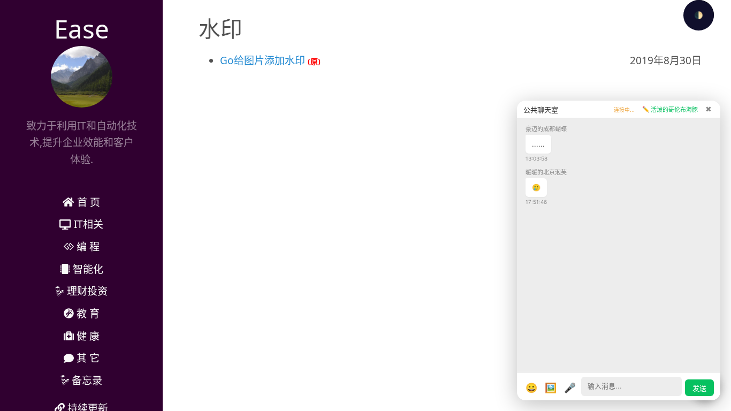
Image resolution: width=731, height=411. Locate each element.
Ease (81, 28)
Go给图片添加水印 (262, 60)
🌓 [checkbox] (698, 15)
